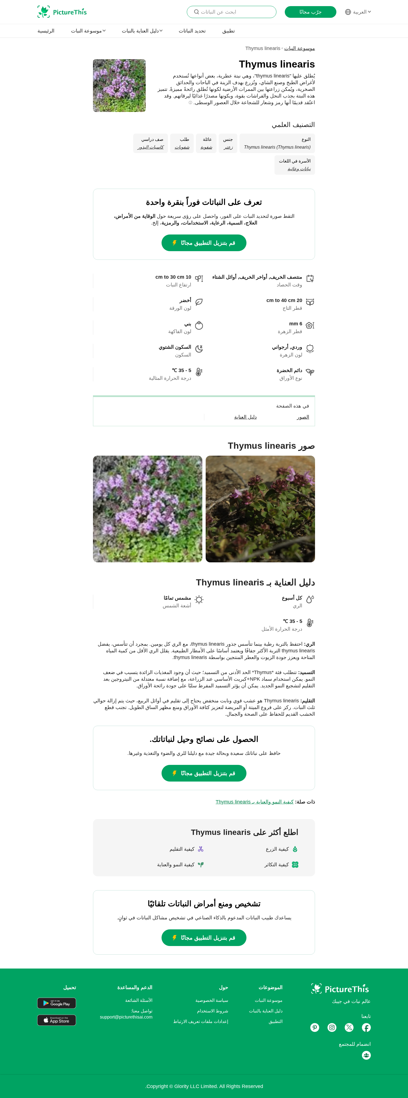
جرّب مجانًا (310, 12)
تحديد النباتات (192, 31)
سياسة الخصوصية (211, 1000)
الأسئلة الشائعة (138, 1000)
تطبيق (228, 31)
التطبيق (276, 1021)
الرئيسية (45, 31)
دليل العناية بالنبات (266, 1011)
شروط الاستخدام (212, 1011)
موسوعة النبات (299, 48)
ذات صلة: (265, 802)
